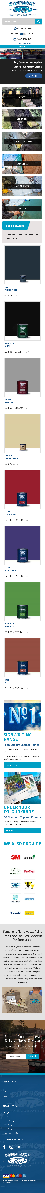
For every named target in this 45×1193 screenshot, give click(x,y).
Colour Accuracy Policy (10, 1133)
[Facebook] (4, 1147)
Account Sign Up (8, 1121)
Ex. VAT (31, 34)
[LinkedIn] (18, 1147)
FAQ (4, 1100)
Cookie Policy (7, 1129)
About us (5, 1088)
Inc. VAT (14, 34)
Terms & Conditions (9, 1117)
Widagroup (6, 1183)
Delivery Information (9, 1113)
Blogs (4, 1096)
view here (34, 75)
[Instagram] (12, 1147)
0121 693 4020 (24, 43)
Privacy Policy (7, 1125)
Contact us (6, 1092)
